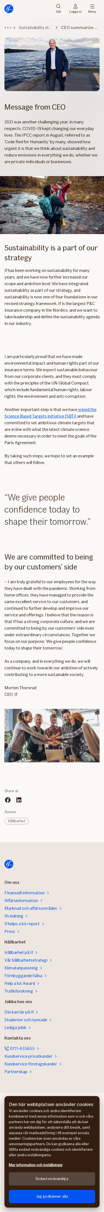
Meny (92, 11)
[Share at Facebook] (7, 800)
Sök (58, 11)
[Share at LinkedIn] (19, 800)
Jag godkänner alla (52, 1196)
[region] (52, 1152)
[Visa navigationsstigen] (7, 27)
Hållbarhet (16, 821)
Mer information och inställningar (36, 1165)
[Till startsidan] (8, 8)
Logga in (75, 11)
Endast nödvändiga (52, 1178)
